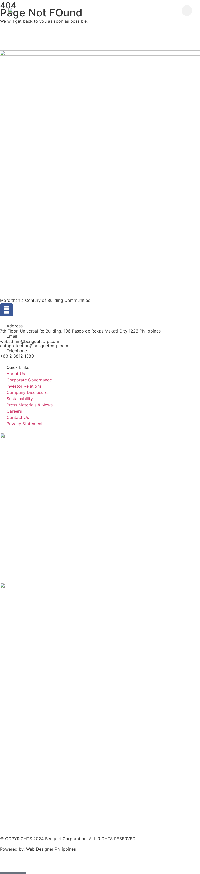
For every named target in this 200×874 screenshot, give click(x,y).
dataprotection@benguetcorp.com (34, 345)
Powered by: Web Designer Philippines (38, 849)
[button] (187, 10)
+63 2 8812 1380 (17, 356)
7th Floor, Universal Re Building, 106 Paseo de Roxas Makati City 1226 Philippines (80, 331)
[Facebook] (6, 309)
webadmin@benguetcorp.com (29, 341)
